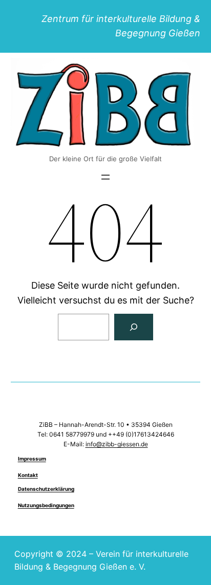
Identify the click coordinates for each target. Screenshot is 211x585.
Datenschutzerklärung (46, 489)
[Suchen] (133, 327)
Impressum (32, 459)
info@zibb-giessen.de (117, 444)
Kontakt (28, 475)
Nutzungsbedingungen (46, 505)
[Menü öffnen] (105, 177)
